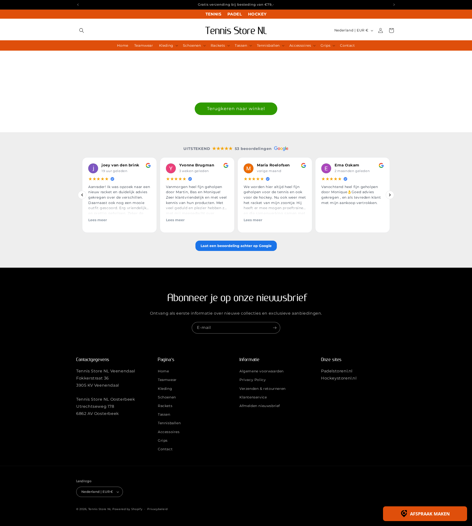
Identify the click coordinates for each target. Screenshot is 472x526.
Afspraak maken (430, 514)
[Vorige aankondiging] (78, 4)
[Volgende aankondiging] (394, 4)
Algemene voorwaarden (261, 371)
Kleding (165, 388)
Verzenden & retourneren (262, 388)
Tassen (164, 414)
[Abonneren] (274, 328)
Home (163, 371)
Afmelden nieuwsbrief (259, 406)
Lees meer (97, 220)
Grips (163, 440)
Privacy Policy (252, 380)
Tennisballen (169, 423)
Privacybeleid (157, 509)
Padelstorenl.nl (337, 371)
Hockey (257, 14)
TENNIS (213, 14)
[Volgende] (390, 195)
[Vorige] (82, 195)
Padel (234, 14)
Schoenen (167, 397)
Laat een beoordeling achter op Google (236, 246)
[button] (81, 30)
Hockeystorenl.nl (339, 378)
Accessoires (169, 432)
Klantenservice (253, 397)
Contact (165, 449)
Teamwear (167, 380)
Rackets (165, 406)
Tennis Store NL (100, 509)
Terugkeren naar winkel (236, 108)
